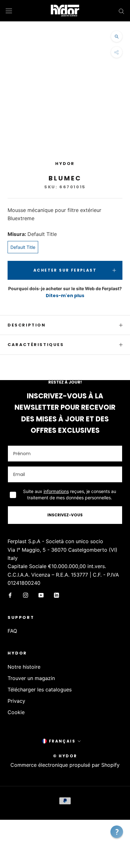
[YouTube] (41, 595)
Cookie (16, 712)
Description (27, 325)
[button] (116, 831)
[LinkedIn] (56, 595)
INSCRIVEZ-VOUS (65, 515)
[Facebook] (10, 595)
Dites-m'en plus (65, 295)
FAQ (12, 631)
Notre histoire (24, 667)
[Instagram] (25, 595)
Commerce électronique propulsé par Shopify (65, 765)
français (62, 741)
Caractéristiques (36, 345)
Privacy (16, 701)
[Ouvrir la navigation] (9, 10)
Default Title (22, 247)
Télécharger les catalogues (40, 689)
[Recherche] (121, 11)
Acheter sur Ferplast (65, 270)
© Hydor (65, 756)
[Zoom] (116, 36)
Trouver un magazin (31, 678)
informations (56, 491)
